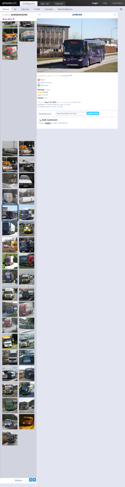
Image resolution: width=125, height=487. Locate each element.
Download (44, 85)
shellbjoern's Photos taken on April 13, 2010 (54, 104)
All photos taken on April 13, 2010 (50, 106)
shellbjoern (66, 75)
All (15, 9)
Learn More (117, 3)
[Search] (121, 9)
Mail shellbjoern (65, 9)
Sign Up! (44, 3)
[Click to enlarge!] (77, 45)
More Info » (77, 102)
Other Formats (46, 82)
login (48, 123)
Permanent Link (45, 113)
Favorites (49, 9)
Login (40, 95)
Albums (5, 9)
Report (42, 80)
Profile (37, 9)
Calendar (25, 9)
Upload (59, 3)
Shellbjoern (28, 3)
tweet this (93, 113)
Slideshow (18, 480)
